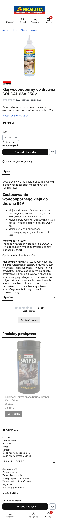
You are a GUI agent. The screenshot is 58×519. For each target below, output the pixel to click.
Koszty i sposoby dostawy (15, 478)
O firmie (6, 437)
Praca (5, 446)
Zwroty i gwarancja (12, 475)
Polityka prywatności (13, 487)
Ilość (4, 132)
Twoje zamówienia (11, 500)
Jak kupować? (9, 469)
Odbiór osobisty (10, 472)
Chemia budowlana (29, 30)
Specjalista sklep (9, 30)
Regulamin (7, 484)
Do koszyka (14, 413)
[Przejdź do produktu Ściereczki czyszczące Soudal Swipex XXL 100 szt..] (29, 367)
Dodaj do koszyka (25, 152)
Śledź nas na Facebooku (15, 452)
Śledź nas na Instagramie (15, 456)
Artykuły (6, 443)
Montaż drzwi (9, 440)
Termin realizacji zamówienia (16, 481)
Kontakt (6, 449)
